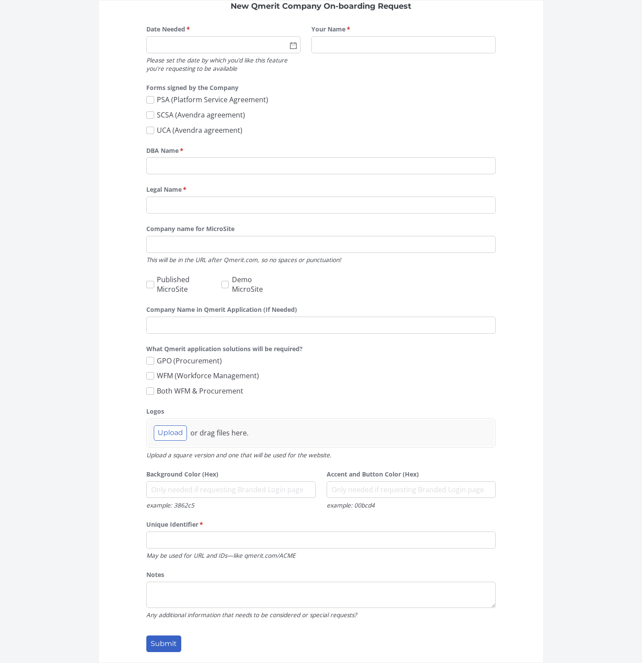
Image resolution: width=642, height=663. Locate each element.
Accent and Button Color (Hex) (373, 474)
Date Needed (180, 29)
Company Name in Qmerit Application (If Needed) (221, 309)
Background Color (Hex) (182, 474)
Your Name (343, 29)
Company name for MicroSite (190, 228)
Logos (155, 411)
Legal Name (179, 189)
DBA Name (177, 150)
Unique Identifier (187, 524)
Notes (155, 574)
